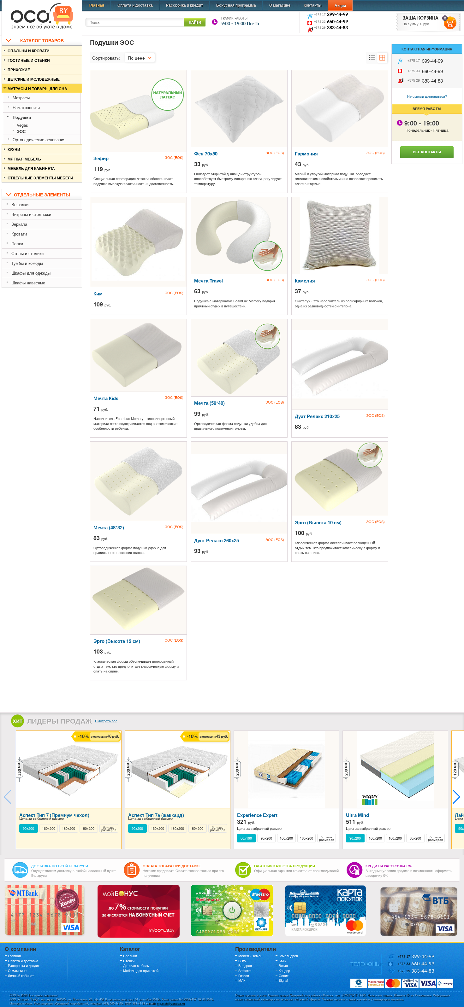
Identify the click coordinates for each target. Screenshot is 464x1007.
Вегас (283, 965)
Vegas (22, 125)
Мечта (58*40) (209, 402)
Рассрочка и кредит (184, 5)
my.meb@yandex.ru (171, 1003)
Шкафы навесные (28, 283)
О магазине (279, 5)
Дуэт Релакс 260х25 (216, 540)
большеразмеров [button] (108, 828)
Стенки (128, 960)
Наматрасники (26, 107)
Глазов (243, 975)
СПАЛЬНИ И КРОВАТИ (29, 51)
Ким (98, 293)
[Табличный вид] (382, 58)
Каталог (130, 948)
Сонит (284, 975)
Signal (283, 980)
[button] (456, 797)
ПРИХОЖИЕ (19, 70)
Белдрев (245, 965)
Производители (255, 948)
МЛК (241, 980)
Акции (340, 5)
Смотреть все (106, 720)
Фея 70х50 (205, 153)
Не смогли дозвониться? (427, 96)
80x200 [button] (88, 828)
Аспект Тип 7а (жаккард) (156, 815)
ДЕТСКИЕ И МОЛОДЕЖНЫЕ (34, 79)
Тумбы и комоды (27, 263)
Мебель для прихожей (140, 970)
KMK (282, 960)
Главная (96, 5)
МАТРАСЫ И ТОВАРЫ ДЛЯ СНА (37, 88)
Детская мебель (136, 965)
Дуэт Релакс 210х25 (317, 416)
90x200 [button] (28, 828)
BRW (242, 960)
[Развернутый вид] (372, 58)
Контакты (312, 5)
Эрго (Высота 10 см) (318, 522)
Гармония (306, 153)
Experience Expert (257, 815)
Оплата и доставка (135, 5)
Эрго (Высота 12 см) (116, 640)
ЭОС (21, 131)
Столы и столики (27, 253)
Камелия (305, 280)
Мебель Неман (250, 955)
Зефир (101, 158)
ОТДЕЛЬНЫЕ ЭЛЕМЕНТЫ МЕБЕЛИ (40, 178)
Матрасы (21, 98)
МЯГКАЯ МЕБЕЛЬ (24, 159)
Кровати (19, 234)
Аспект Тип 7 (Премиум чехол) (54, 815)
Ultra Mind (357, 815)
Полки (17, 244)
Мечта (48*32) (108, 527)
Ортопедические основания (39, 140)
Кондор (284, 970)
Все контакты (427, 151)
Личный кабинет (21, 975)
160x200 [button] (48, 828)
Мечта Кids (105, 398)
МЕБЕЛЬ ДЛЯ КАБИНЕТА (31, 168)
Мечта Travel (208, 280)
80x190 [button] (246, 838)
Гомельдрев (288, 955)
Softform (244, 970)
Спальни (130, 955)
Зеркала (19, 224)
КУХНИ (14, 149)
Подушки (22, 117)
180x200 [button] (68, 828)
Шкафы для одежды (31, 273)
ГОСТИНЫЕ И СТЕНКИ (29, 60)
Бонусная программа (236, 5)
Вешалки (19, 204)
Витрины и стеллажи (31, 214)
